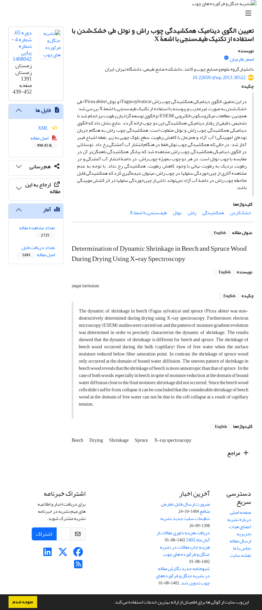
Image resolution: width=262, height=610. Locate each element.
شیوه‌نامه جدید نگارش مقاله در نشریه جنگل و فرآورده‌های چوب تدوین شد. (183, 575)
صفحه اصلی (240, 512)
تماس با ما (242, 548)
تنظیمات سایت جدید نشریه (185, 518)
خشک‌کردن (240, 212)
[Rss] (78, 566)
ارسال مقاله (240, 541)
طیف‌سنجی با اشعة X (148, 212)
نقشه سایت (240, 555)
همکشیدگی (213, 212)
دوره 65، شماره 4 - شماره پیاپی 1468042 (21, 46)
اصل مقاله (41, 141)
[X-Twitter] (63, 553)
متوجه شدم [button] (23, 602)
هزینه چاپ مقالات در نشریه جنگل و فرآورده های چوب (185, 550)
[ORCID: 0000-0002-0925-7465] (226, 58)
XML (43, 128)
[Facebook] (78, 553)
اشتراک (44, 534)
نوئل (177, 212)
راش (192, 212)
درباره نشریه (239, 519)
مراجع (234, 453)
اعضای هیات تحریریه (240, 530)
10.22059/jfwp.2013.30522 (219, 77)
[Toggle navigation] (133, 13)
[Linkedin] (47, 553)
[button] (112, 603)
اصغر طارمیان (242, 59)
